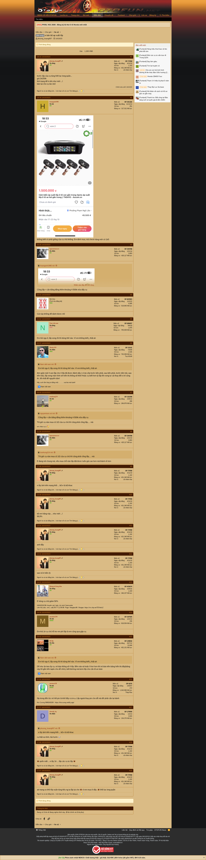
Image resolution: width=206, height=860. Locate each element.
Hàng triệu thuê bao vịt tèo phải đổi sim (153, 50)
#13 (130, 582)
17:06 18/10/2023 (43, 742)
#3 (131, 245)
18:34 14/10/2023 (43, 98)
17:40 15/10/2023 (43, 466)
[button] (91, 15)
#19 (130, 770)
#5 (131, 319)
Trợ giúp (149, 830)
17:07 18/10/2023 (43, 770)
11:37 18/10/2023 (43, 707)
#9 (131, 466)
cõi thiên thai (127, 70)
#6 (131, 343)
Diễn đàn (97, 15)
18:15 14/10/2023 (43, 57)
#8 (131, 431)
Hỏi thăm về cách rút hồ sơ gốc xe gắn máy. (153, 92)
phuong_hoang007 (45, 38)
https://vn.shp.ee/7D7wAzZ (94, 607)
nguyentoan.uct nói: (47, 413)
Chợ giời (132, 15)
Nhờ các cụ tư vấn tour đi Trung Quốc (152, 56)
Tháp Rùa (128, 692)
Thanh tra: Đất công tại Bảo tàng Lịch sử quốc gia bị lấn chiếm (153, 98)
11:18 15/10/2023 (43, 431)
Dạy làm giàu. (148, 61)
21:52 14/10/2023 (43, 319)
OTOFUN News (160, 830)
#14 (130, 612)
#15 (130, 637)
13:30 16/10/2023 (43, 495)
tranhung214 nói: (46, 452)
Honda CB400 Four (151, 76)
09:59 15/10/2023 (43, 392)
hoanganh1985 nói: (47, 266)
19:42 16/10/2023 (43, 637)
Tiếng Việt (42, 830)
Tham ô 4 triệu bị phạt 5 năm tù (154, 82)
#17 (130, 707)
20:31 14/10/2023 (43, 295)
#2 (131, 98)
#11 (130, 525)
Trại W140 (128, 356)
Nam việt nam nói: (47, 364)
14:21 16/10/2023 (43, 582)
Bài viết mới (141, 45)
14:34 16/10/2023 (43, 612)
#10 (130, 495)
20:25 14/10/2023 (43, 245)
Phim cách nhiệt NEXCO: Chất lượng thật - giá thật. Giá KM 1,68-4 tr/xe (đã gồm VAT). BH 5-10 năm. (105, 858)
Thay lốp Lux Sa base (152, 87)
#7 (131, 392)
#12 (130, 554)
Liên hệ (124, 830)
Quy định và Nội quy (136, 830)
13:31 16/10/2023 (43, 525)
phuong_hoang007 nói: (49, 728)
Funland (121, 15)
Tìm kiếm (39, 19)
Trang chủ (75, 15)
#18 (130, 742)
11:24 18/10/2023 (43, 679)
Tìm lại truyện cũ (149, 66)
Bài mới (86, 15)
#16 (130, 679)
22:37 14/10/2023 (43, 343)
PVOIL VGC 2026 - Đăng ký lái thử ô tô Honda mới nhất (64, 25)
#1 (131, 57)
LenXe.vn (64, 15)
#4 (131, 295)
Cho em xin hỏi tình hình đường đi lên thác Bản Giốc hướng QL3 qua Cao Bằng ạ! (154, 71)
